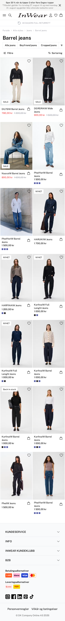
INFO (8, 541)
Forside (6, 30)
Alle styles (18, 30)
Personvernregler (18, 609)
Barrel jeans (41, 30)
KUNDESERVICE (15, 531)
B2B (8, 560)
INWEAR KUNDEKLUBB (20, 550)
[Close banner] (59, 5)
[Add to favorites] (29, 61)
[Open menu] (4, 15)
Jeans (29, 30)
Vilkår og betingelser (45, 609)
